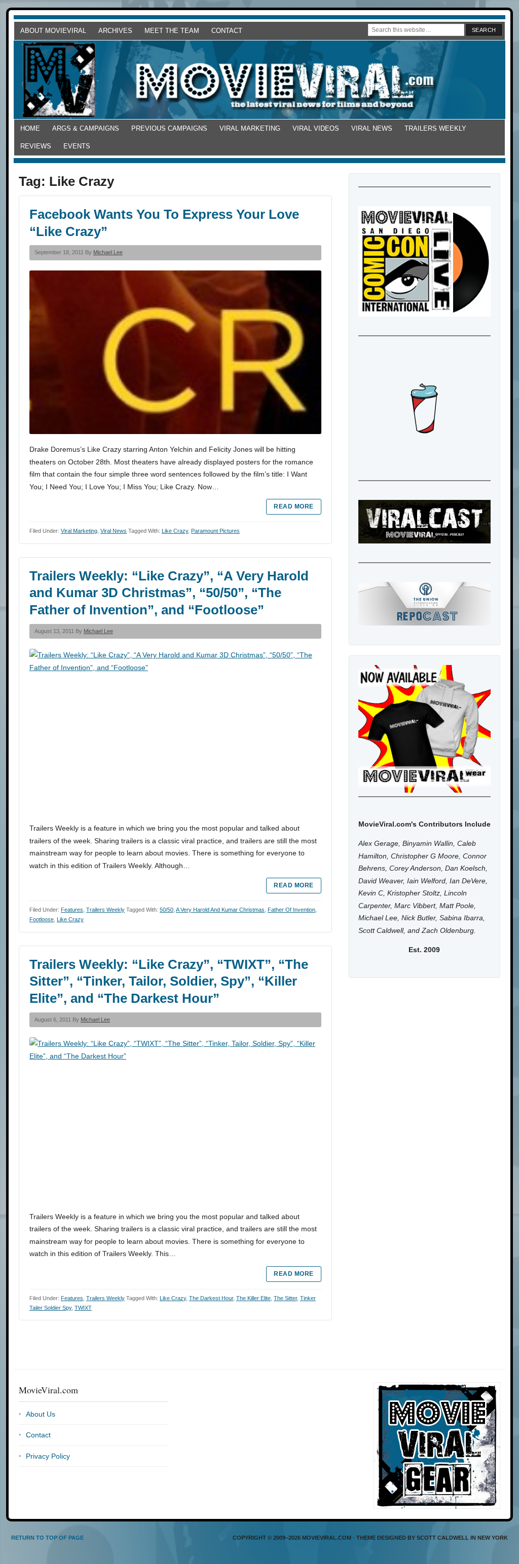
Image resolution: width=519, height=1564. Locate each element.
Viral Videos (315, 128)
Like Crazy (175, 531)
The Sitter (285, 1298)
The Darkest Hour (211, 1298)
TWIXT (83, 1308)
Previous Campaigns (169, 128)
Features (72, 910)
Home (30, 128)
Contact (226, 30)
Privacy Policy (48, 1456)
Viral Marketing (249, 128)
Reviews (35, 146)
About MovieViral (53, 30)
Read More (293, 506)
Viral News (371, 128)
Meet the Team (171, 30)
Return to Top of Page (47, 1538)
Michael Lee (108, 252)
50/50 (166, 910)
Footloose (41, 919)
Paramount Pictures (215, 531)
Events (76, 146)
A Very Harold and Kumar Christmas (220, 910)
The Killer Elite (253, 1298)
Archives (115, 30)
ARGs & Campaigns (85, 128)
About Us (40, 1414)
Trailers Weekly (435, 128)
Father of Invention (291, 910)
